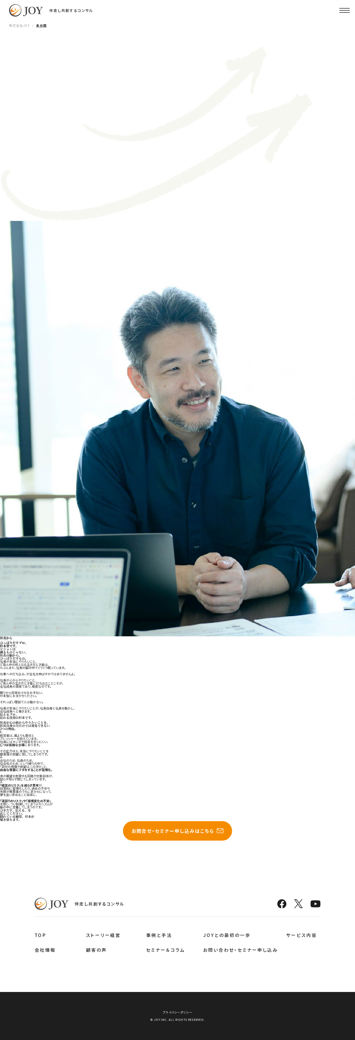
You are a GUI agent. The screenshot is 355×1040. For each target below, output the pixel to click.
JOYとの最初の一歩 (227, 935)
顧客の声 (96, 950)
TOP (40, 935)
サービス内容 (301, 935)
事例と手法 (159, 935)
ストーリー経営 (103, 935)
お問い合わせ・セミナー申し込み (240, 950)
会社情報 (45, 950)
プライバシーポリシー (177, 1012)
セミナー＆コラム (165, 950)
